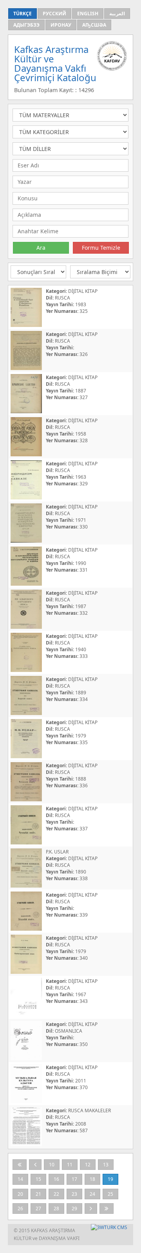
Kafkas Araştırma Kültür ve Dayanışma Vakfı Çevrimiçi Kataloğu (55, 63)
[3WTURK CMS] (109, 1227)
